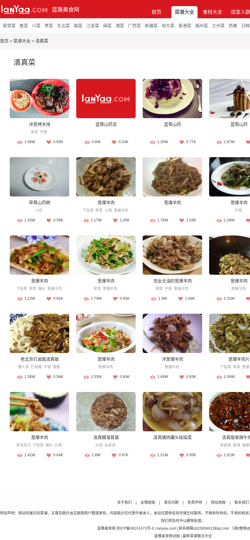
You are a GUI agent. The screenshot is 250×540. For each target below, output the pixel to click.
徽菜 (78, 25)
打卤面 (36, 367)
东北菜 (63, 25)
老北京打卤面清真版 (39, 359)
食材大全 (212, 12)
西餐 (233, 25)
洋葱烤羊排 (39, 124)
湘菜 (120, 25)
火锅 (108, 210)
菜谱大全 (184, 12)
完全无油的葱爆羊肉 (172, 280)
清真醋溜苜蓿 (106, 437)
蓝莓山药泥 (106, 124)
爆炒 (41, 289)
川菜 (36, 25)
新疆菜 (151, 25)
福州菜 (201, 25)
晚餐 (56, 367)
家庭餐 (225, 445)
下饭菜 (88, 210)
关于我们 (124, 502)
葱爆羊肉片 (239, 359)
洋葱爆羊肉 (172, 359)
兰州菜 (218, 25)
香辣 (236, 445)
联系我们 (241, 502)
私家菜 (110, 445)
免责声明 (195, 502)
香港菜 (184, 25)
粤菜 (49, 25)
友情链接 (148, 502)
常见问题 (171, 502)
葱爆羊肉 (106, 202)
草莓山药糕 (39, 202)
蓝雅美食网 (65, 10)
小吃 (39, 210)
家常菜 (9, 25)
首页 (156, 12)
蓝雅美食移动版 (167, 536)
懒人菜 (23, 367)
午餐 (43, 132)
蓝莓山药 (172, 124)
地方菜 (168, 25)
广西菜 (134, 25)
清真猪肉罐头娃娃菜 (172, 437)
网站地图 (218, 502)
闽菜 (107, 25)
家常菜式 (23, 445)
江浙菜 (92, 25)
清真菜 (41, 40)
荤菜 (34, 132)
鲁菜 (24, 25)
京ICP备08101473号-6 (135, 528)
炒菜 (58, 445)
